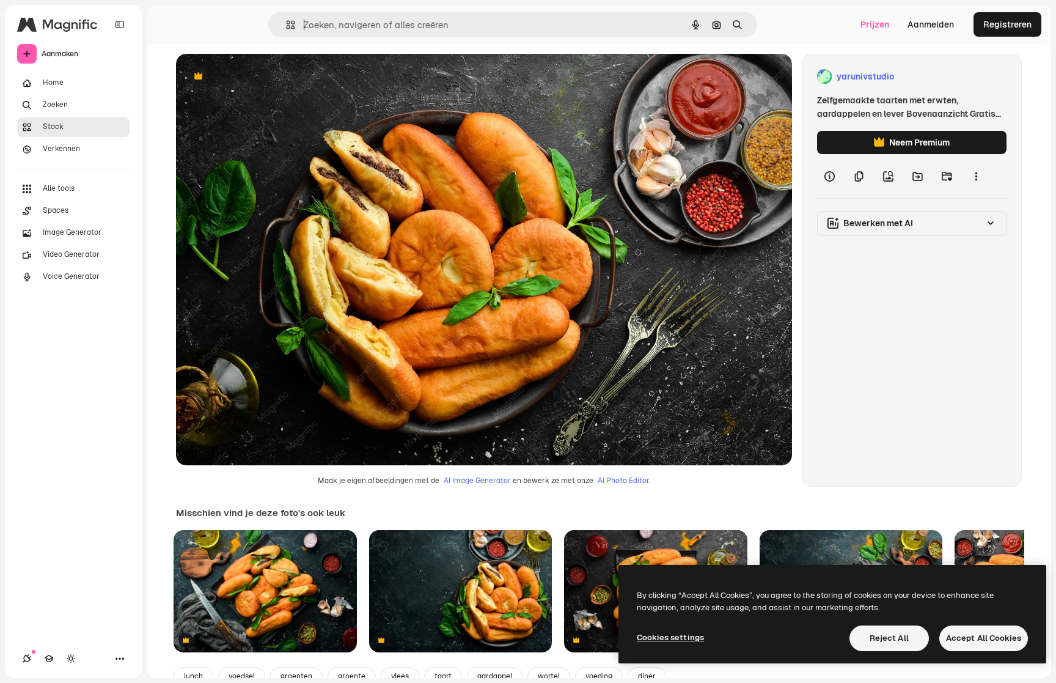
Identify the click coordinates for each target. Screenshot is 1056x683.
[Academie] (49, 658)
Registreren (1007, 24)
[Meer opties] (976, 176)
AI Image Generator (477, 480)
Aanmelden (931, 24)
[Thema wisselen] (71, 658)
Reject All (889, 638)
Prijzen (874, 24)
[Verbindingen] (27, 658)
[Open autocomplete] (285, 24)
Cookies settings (670, 637)
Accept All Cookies (983, 638)
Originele (256, 77)
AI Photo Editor (623, 480)
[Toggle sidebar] (120, 24)
